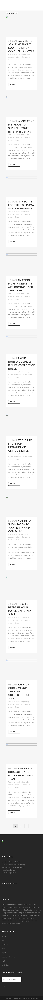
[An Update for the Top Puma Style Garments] (21, 187)
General (25, 54)
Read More (14, 84)
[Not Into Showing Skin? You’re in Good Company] (21, 506)
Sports (24, 701)
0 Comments (25, 57)
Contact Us (5, 965)
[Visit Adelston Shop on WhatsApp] (6, 889)
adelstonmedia (13, 57)
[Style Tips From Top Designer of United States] (21, 425)
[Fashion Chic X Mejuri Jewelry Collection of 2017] (21, 669)
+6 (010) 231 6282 (10, 873)
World (24, 135)
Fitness (24, 454)
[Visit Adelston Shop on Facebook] (3, 889)
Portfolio (4, 961)
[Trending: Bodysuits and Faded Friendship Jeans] (21, 753)
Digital (4, 953)
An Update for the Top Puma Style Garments (21, 205)
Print (3, 949)
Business (25, 372)
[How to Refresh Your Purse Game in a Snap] (21, 588)
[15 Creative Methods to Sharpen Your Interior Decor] (21, 106)
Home (4, 936)
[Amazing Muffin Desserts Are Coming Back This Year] (21, 264)
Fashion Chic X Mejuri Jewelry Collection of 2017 (19, 691)
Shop (3, 940)
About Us (5, 944)
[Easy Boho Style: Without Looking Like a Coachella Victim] (21, 26)
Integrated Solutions (8, 957)
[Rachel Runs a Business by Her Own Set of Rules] (21, 345)
